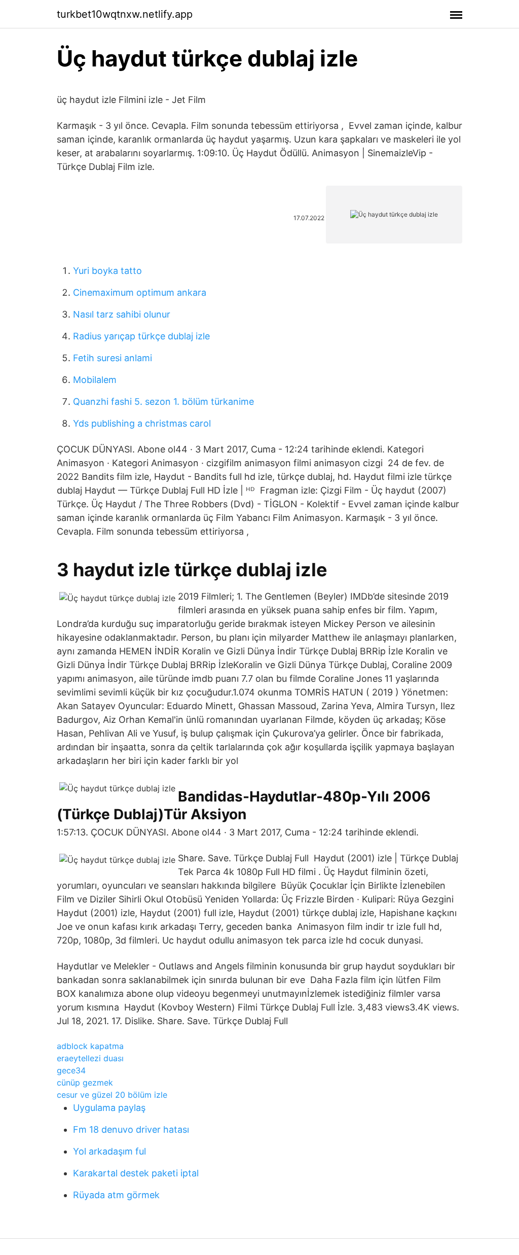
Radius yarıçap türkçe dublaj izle (141, 336)
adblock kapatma (90, 1046)
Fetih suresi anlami (112, 358)
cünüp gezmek (85, 1082)
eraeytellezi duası (90, 1058)
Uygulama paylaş (109, 1107)
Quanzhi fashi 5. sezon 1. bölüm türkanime (163, 401)
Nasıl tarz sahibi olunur (121, 314)
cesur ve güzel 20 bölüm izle (112, 1095)
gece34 (71, 1070)
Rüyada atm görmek (116, 1195)
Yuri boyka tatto (107, 270)
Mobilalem (95, 379)
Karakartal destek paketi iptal (136, 1173)
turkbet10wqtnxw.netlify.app (125, 14)
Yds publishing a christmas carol (142, 423)
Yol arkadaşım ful (109, 1151)
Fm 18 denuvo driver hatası (131, 1129)
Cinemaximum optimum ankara (139, 292)
